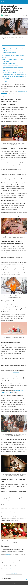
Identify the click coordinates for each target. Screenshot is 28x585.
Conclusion (4, 81)
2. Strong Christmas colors (9, 63)
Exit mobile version (14, 583)
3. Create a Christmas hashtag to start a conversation (14, 50)
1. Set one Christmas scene (9, 47)
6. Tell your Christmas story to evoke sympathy (13, 72)
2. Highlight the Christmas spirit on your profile (13, 48)
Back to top (24, 579)
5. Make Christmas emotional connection (12, 70)
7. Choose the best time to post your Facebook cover (14, 74)
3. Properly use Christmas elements (10, 65)
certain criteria (16, 372)
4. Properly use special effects (9, 52)
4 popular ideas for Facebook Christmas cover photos (13, 45)
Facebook (8, 554)
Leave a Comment (14, 573)
